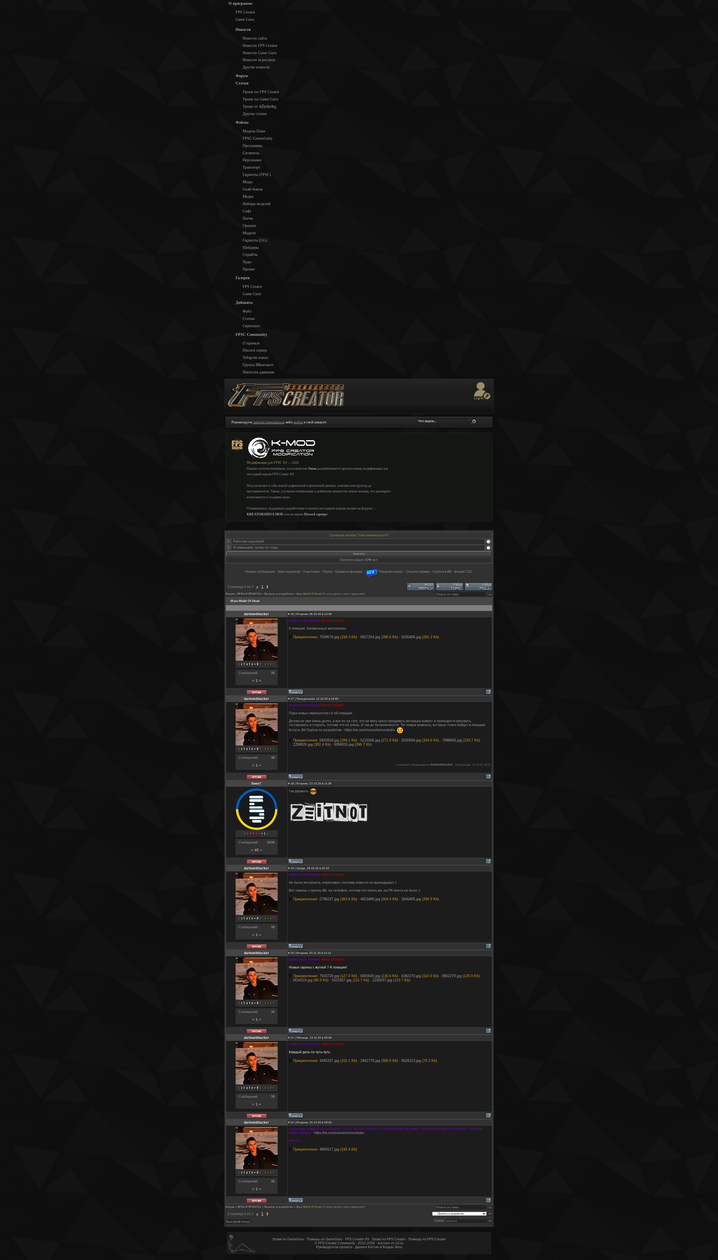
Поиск (473, 422)
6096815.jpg (344, 744)
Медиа (248, 196)
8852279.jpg (452, 976)
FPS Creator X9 (357, 1239)
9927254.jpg (370, 637)
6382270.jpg (411, 976)
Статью (249, 318)
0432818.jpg (329, 740)
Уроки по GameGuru (288, 1239)
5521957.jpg (341, 980)
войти (298, 422)
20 (292, 952)
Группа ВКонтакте (258, 364)
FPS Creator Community (336, 1243)
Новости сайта (255, 38)
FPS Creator (245, 12)
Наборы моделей (257, 203)
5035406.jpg (411, 637)
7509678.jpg (329, 637)
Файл (247, 311)
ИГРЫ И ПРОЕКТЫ (249, 594)
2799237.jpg (329, 899)
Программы (252, 145)
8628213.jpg (411, 1061)
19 (292, 868)
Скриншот (251, 325)
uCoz (399, 1243)
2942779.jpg (370, 1061)
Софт (247, 211)
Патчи (248, 218)
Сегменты (251, 153)
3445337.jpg (329, 1061)
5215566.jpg (370, 740)
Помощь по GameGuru (324, 1239)
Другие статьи (255, 113)
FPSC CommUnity (258, 138)
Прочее (249, 269)
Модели (249, 233)
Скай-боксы (253, 189)
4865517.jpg (329, 1149)
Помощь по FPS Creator (427, 1239)
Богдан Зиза (392, 1247)
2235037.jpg (382, 980)
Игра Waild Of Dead (308, 594)
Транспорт (251, 167)
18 (292, 783)
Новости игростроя (259, 60)
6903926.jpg (370, 976)
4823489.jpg (370, 899)
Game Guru (245, 19)
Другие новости (256, 67)
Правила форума (348, 572)
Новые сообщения (260, 572)
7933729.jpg (329, 976)
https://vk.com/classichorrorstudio (370, 730)
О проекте (251, 343)
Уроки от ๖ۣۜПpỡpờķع (260, 106)
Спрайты (250, 254)
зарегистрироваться (268, 422)
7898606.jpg (452, 740)
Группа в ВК (442, 572)
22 (292, 1122)
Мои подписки (289, 572)
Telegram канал (255, 357)
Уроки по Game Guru (260, 99)
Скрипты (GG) (255, 240)
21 (292, 1037)
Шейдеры (251, 247)
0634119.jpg (302, 980)
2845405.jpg (411, 899)
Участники (311, 572)
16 (292, 614)
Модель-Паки (254, 131)
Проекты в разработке (278, 594)
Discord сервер (255, 350)
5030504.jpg (411, 740)
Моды (247, 182)
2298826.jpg (303, 744)
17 (292, 698)
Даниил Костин (367, 1247)
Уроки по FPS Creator (261, 91)
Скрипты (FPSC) (257, 174)
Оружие (249, 225)
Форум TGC (463, 572)
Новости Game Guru (260, 53)
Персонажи (252, 160)
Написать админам (258, 372)
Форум (229, 594)
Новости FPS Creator (260, 45)
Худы (247, 262)
